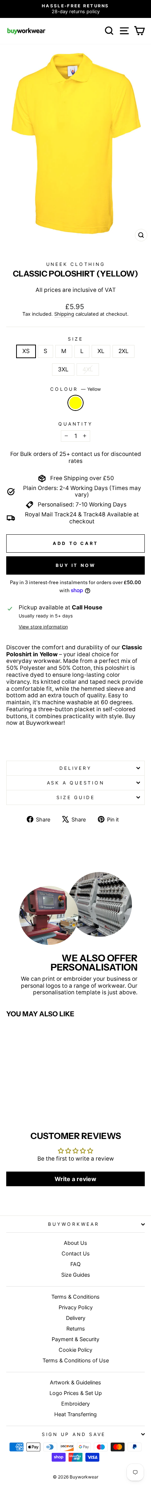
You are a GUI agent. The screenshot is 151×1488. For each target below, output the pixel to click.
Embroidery (75, 1403)
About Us (75, 1243)
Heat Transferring (75, 1414)
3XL (63, 369)
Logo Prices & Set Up (75, 1393)
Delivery (75, 768)
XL (100, 351)
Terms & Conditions (75, 1297)
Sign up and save (74, 1434)
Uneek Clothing (75, 264)
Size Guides (75, 1275)
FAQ (75, 1264)
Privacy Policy (76, 1307)
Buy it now (76, 565)
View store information (43, 627)
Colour (75, 389)
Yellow (75, 403)
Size (75, 339)
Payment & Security (75, 1339)
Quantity (75, 424)
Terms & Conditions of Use (76, 1360)
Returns (75, 1328)
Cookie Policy (75, 1350)
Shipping (64, 314)
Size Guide (75, 797)
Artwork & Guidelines (75, 1382)
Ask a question (75, 783)
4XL (87, 369)
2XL (123, 351)
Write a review (75, 1179)
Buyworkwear (73, 1224)
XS (26, 351)
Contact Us (76, 1253)
